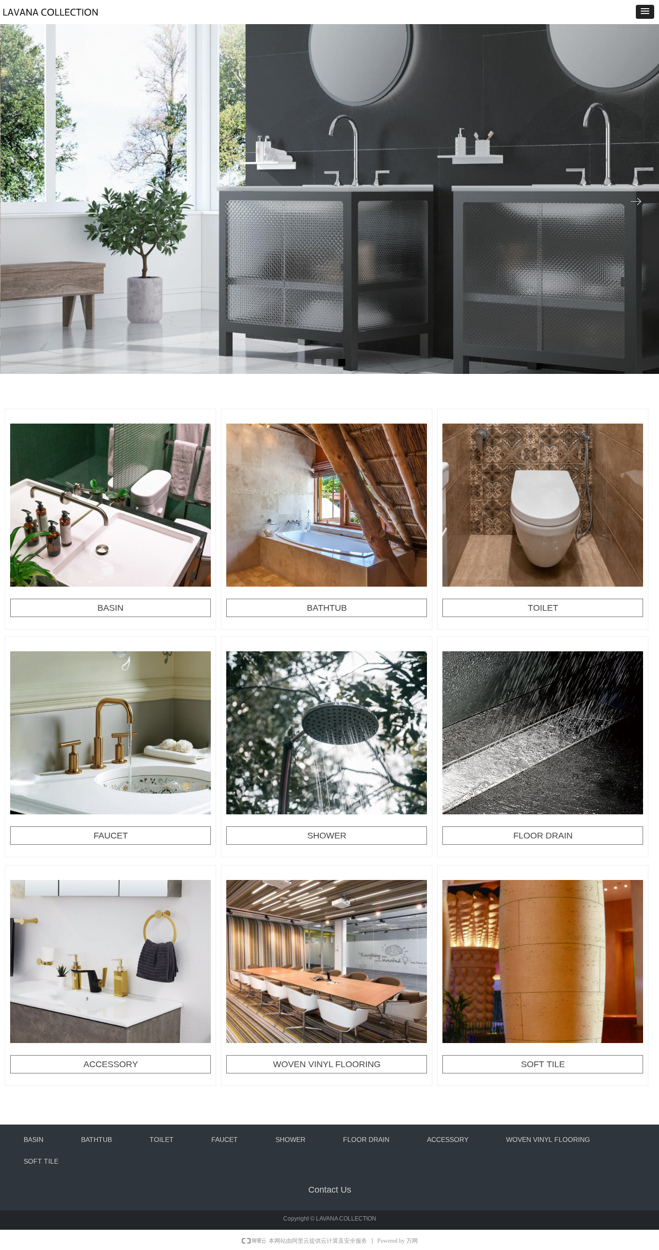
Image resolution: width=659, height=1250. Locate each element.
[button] (645, 12)
